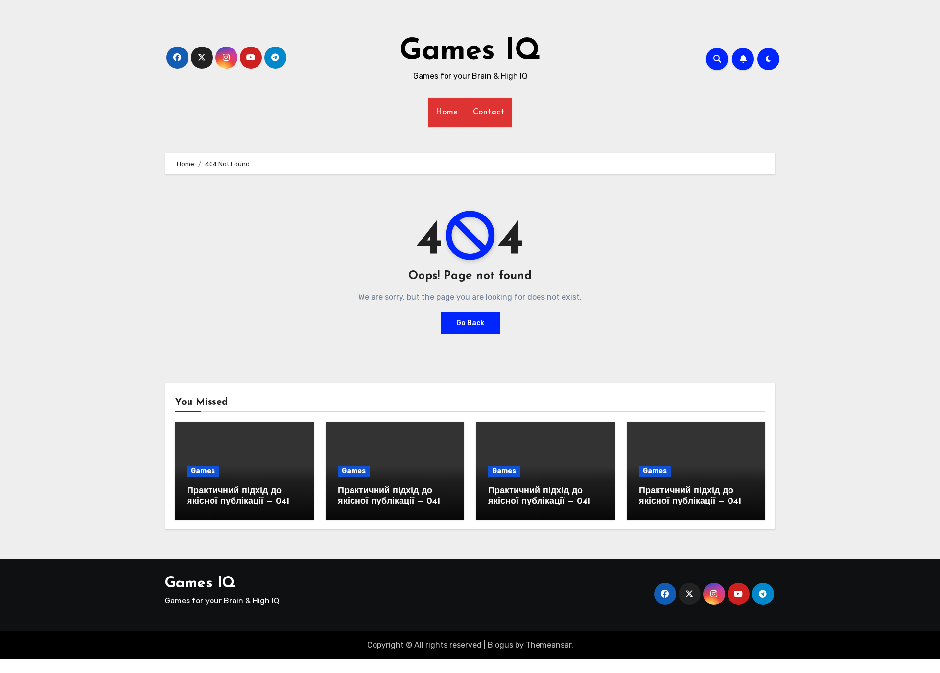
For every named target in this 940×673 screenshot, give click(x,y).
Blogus (500, 644)
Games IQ (470, 52)
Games (203, 471)
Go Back (470, 323)
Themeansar (548, 644)
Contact (489, 112)
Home (447, 112)
